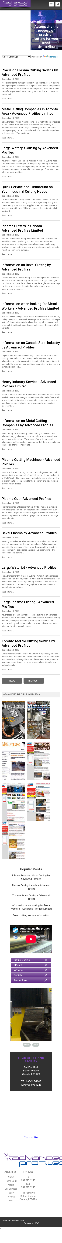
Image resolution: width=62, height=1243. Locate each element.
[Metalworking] (14, 702)
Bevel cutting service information (31, 915)
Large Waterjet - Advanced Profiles (29, 568)
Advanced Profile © (13, 1220)
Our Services (11, 1189)
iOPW (36, 1223)
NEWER (12, 681)
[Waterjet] (31, 969)
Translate (53, 57)
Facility (11, 1192)
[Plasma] (31, 964)
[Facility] (31, 974)
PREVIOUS (33, 681)
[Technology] (31, 979)
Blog (11, 1200)
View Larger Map (31, 1137)
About (11, 1177)
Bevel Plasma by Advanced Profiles (29, 533)
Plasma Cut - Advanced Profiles (26, 499)
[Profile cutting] (31, 959)
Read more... (8, 98)
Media (11, 1185)
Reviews (11, 1196)
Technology (11, 1181)
